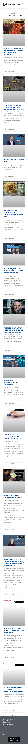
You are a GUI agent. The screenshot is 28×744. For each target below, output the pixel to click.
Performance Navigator (8, 724)
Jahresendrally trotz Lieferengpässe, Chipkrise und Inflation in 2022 (13, 270)
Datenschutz (5, 731)
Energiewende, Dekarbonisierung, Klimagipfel (11, 383)
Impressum (5, 732)
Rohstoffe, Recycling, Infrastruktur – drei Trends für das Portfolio (14, 107)
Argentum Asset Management (9, 721)
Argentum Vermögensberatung (9, 719)
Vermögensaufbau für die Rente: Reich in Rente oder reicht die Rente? (13, 330)
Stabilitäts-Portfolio (7, 722)
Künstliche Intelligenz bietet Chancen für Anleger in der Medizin (13, 437)
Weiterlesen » (7, 66)
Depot (3, 729)
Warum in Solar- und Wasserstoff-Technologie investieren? (14, 630)
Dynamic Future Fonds (7, 726)
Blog (3, 734)
